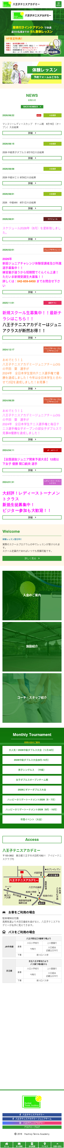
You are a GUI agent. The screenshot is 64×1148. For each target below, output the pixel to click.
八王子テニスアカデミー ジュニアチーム (33, 1119)
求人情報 (19, 1146)
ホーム (6, 1146)
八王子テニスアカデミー (33, 1123)
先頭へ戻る (57, 1146)
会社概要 (32, 1146)
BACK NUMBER (31, 106)
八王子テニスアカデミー (32, 1114)
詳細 (31, 133)
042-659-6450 (26, 281)
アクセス (45, 1146)
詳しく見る (31, 558)
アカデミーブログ (32, 1127)
